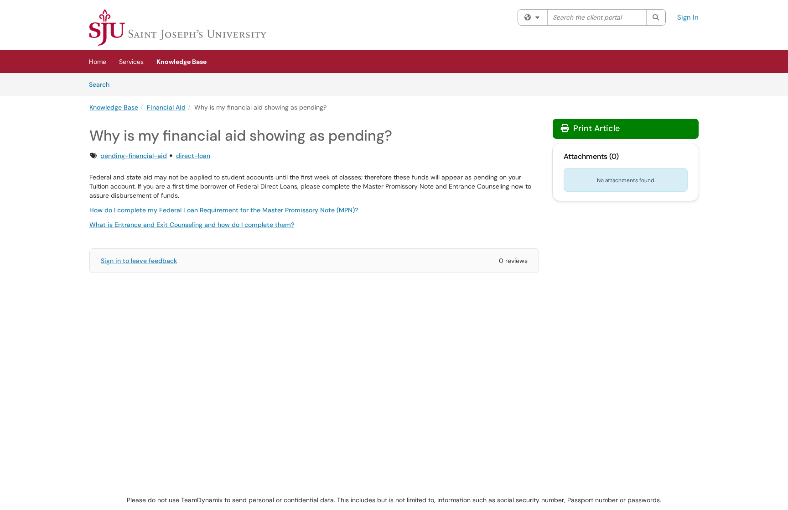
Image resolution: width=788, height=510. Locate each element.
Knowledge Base (181, 62)
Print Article (595, 128)
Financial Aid (166, 107)
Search (102, 84)
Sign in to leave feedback (139, 261)
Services (131, 62)
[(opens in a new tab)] (177, 27)
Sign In (688, 17)
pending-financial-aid (133, 156)
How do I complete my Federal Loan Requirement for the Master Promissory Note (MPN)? (223, 210)
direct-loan (193, 156)
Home (97, 62)
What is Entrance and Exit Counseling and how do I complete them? (191, 225)
